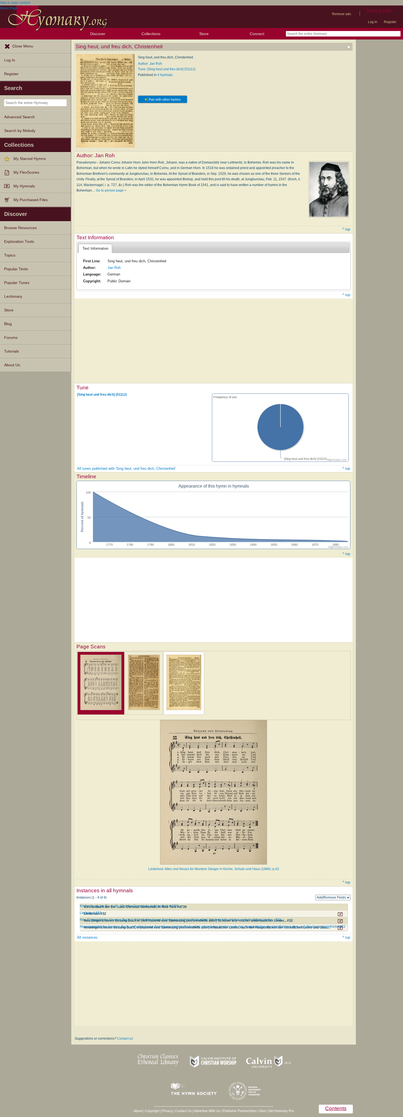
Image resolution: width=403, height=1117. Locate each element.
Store (204, 34)
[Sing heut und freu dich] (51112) (102, 394)
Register (390, 22)
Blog (8, 324)
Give (262, 1111)
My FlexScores (26, 172)
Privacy (167, 1111)
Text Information (95, 248)
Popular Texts (16, 269)
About (138, 1111)
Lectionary (13, 296)
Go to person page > (111, 190)
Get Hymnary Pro (281, 1111)
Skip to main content (15, 3)
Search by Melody (19, 131)
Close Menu (22, 46)
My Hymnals (24, 186)
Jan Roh (114, 268)
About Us (12, 365)
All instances (87, 937)
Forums (11, 338)
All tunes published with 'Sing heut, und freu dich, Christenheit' (126, 468)
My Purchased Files (30, 200)
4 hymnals (165, 75)
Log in (372, 22)
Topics (9, 255)
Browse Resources (20, 228)
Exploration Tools (19, 242)
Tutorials (11, 351)
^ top (346, 229)
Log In (9, 60)
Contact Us (183, 1111)
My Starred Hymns (29, 159)
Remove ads (341, 14)
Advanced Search (19, 117)
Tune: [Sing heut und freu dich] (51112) (166, 69)
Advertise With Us (207, 1111)
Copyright (152, 1111)
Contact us (125, 1038)
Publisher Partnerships (240, 1111)
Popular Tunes (16, 283)
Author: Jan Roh (150, 64)
